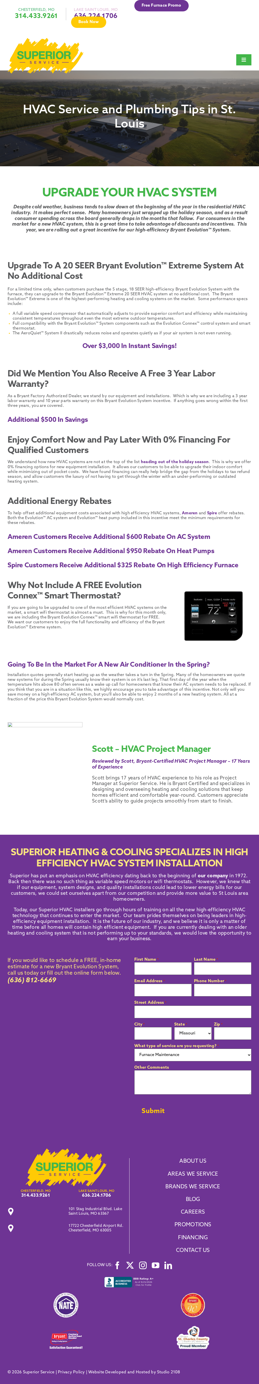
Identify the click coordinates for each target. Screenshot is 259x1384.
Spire (212, 513)
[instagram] (143, 1265)
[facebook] (117, 1265)
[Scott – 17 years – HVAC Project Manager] (66, 1151)
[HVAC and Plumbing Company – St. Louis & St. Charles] (45, 40)
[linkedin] (168, 1265)
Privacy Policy (71, 1372)
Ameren (190, 513)
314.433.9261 (36, 16)
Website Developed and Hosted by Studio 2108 (134, 1372)
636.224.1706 (96, 1195)
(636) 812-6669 (32, 980)
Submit (153, 1111)
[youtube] (155, 1265)
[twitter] (130, 1265)
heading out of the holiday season (175, 462)
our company (213, 876)
